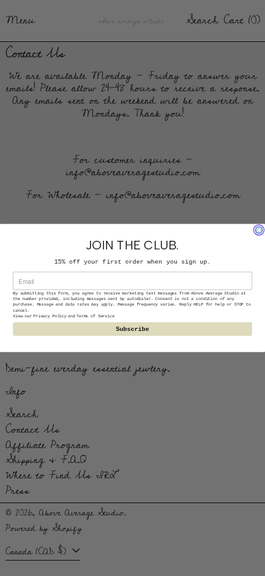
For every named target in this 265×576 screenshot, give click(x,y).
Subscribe (133, 328)
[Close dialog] (259, 230)
